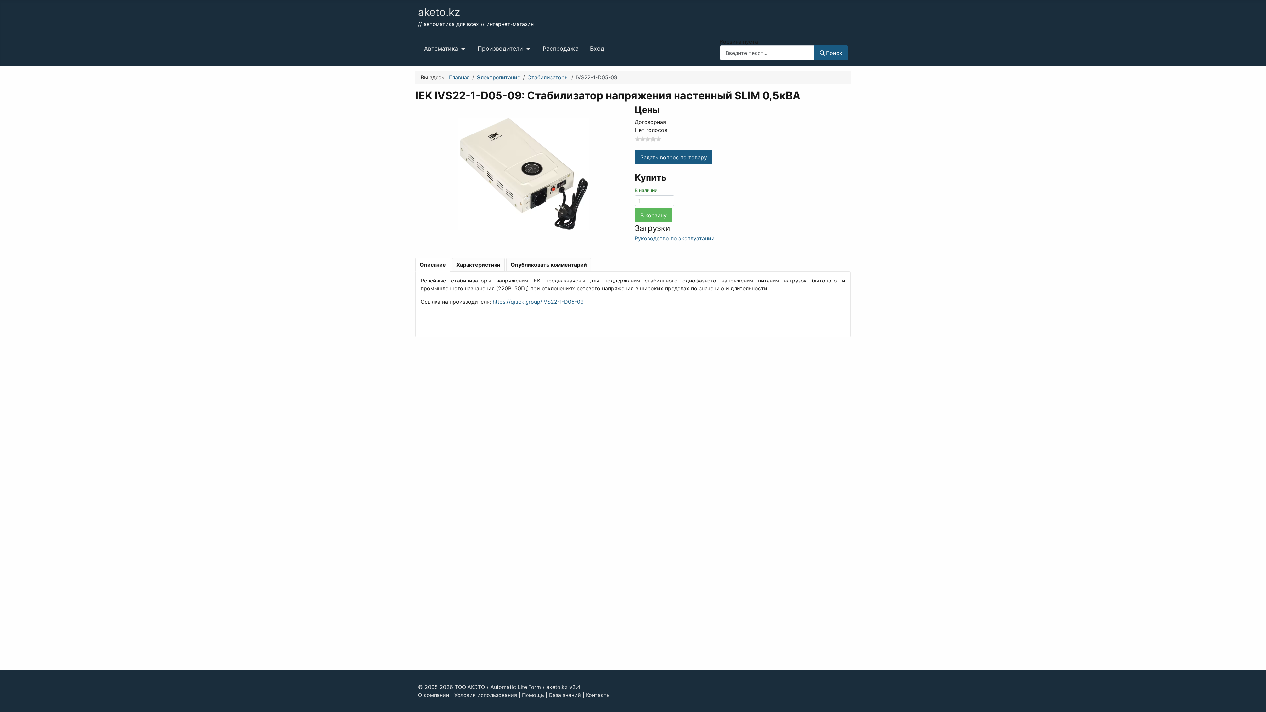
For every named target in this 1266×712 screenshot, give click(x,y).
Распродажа (561, 48)
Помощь (533, 695)
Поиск (834, 53)
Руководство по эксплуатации (675, 238)
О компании (433, 695)
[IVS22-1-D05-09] (523, 173)
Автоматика (441, 48)
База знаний (565, 695)
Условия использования (485, 695)
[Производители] (527, 48)
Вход (597, 48)
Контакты (598, 695)
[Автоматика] (462, 48)
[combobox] (767, 52)
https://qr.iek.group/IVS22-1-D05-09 (538, 301)
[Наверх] (1254, 700)
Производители (500, 48)
